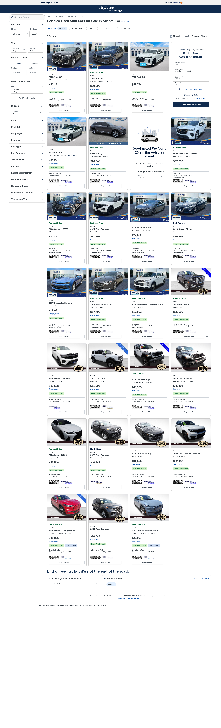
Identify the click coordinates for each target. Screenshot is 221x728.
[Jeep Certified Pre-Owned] (149, 407)
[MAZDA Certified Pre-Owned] (107, 331)
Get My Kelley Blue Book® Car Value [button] (192, 89)
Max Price (31, 68)
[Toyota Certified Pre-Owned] (149, 256)
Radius (139, 175)
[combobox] (27, 17)
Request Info (64, 110)
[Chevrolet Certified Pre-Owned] (190, 181)
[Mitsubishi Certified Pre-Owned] (149, 331)
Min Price (14, 68)
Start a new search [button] (201, 579)
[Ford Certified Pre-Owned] (107, 256)
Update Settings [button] (201, 98)
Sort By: (187, 36)
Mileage (15, 111)
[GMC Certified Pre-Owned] (190, 331)
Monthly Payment (180, 62)
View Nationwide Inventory (129, 598)
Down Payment (179, 76)
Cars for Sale (59, 17)
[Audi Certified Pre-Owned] (66, 105)
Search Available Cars (191, 105)
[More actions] (83, 110)
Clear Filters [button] (51, 28)
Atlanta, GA (72, 17)
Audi (81, 17)
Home (49, 17)
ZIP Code (33, 29)
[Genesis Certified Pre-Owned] (66, 256)
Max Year (33, 48)
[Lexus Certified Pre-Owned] (66, 482)
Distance (14, 29)
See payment (54, 88)
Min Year (16, 48)
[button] (19, 63)
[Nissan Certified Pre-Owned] (190, 256)
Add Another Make (27, 98)
